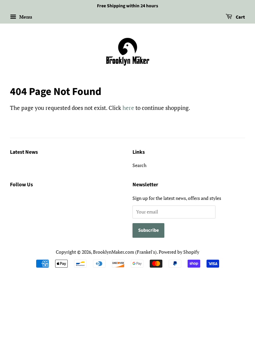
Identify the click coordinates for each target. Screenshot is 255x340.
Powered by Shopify (179, 252)
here (128, 108)
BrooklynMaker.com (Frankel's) (125, 252)
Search (139, 165)
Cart (240, 17)
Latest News (24, 152)
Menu (25, 17)
